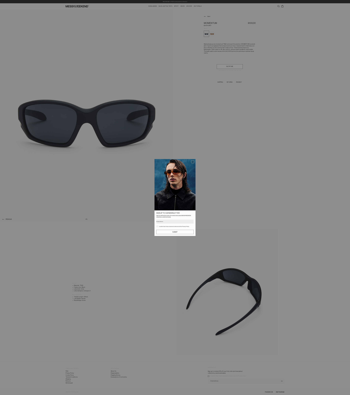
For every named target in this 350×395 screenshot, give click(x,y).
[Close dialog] (192, 162)
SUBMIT (175, 232)
